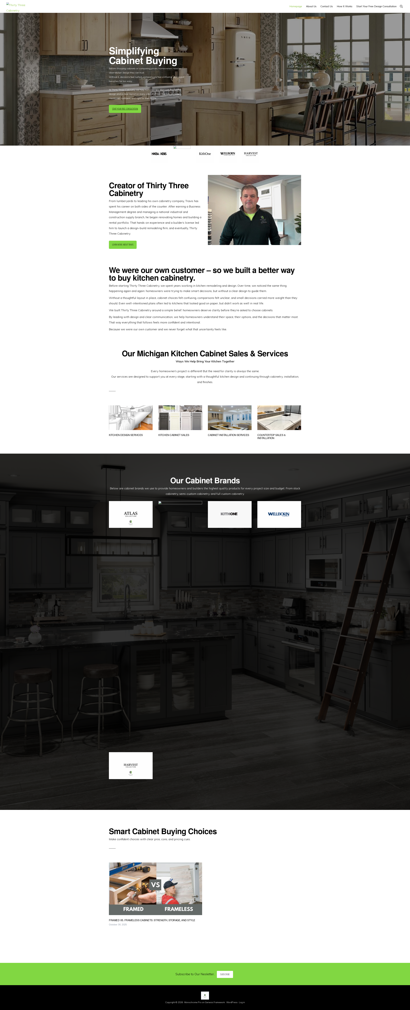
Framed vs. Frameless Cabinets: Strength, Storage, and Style (152, 920)
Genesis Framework (215, 1002)
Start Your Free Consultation (125, 108)
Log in (242, 1002)
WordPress (232, 1002)
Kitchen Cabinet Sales (173, 435)
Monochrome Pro (192, 1002)
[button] (401, 6)
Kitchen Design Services (126, 435)
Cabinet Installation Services (228, 435)
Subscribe (225, 974)
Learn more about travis (122, 244)
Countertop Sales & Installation (271, 436)
